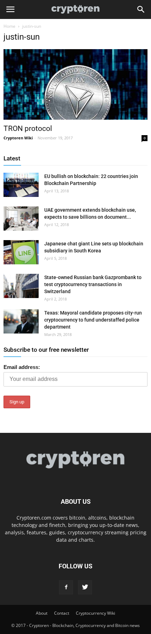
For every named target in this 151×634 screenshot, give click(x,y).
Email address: (22, 367)
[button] (141, 9)
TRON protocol (28, 128)
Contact (61, 613)
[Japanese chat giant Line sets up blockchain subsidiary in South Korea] (21, 252)
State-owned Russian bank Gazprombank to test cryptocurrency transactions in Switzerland (93, 284)
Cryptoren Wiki (18, 137)
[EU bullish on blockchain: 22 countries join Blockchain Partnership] (21, 185)
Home (9, 26)
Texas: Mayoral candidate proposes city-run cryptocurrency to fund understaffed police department (93, 320)
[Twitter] (85, 587)
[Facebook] (66, 587)
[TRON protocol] (75, 84)
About (41, 613)
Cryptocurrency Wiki (95, 613)
